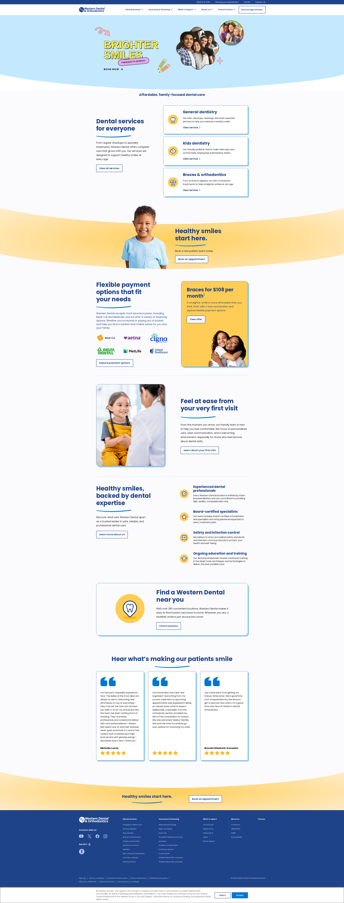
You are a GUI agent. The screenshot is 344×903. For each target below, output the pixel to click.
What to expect (185, 9)
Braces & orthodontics (132, 837)
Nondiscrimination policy (117, 878)
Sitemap (82, 878)
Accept (239, 895)
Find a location (225, 9)
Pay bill (247, 2)
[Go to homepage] (92, 9)
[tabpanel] (120, 715)
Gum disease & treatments (134, 853)
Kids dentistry (128, 833)
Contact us (216, 14)
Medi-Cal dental (165, 829)
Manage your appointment (227, 2)
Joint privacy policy (107, 881)
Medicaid (162, 833)
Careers (261, 819)
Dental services (133, 9)
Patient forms (208, 829)
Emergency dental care (132, 825)
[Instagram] (105, 837)
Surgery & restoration (131, 841)
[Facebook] (97, 837)
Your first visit (208, 825)
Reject (222, 895)
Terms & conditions (96, 878)
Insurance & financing (159, 9)
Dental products (129, 862)
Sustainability (236, 837)
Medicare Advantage (167, 825)
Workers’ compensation (168, 845)
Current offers (164, 853)
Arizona (238, 13)
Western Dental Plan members (171, 857)
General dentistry (130, 829)
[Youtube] (81, 837)
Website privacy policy (159, 878)
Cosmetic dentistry (130, 857)
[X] (89, 837)
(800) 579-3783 (203, 2)
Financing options (166, 849)
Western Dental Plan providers (171, 862)
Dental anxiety (208, 841)
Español (258, 2)
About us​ (205, 9)
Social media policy (138, 878)
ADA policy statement (87, 881)
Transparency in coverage (128, 881)
